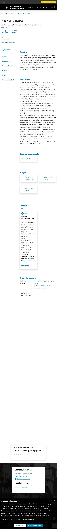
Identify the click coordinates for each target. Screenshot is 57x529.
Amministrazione (11, 14)
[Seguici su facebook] (34, 7)
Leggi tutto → (26, 266)
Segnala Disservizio (22, 487)
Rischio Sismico (29, 159)
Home (2, 14)
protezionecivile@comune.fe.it (30, 259)
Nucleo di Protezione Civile (27, 217)
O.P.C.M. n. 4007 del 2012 (42, 286)
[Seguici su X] (40, 7)
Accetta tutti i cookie (34, 525)
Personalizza (20, 525)
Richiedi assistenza (22, 476)
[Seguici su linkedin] (46, 7)
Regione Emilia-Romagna (6, 2)
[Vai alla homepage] (7, 7)
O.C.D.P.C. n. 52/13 (40, 288)
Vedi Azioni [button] (14, 32)
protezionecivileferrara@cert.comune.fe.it (30, 261)
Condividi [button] (5, 33)
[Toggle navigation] (3, 7)
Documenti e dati (22, 14)
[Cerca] (55, 7)
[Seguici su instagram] (37, 7)
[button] (9, 50)
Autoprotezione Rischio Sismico (29, 178)
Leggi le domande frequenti (24, 474)
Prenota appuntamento (23, 479)
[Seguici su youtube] (43, 7)
